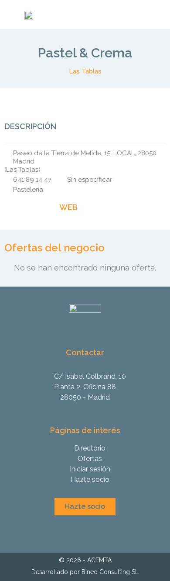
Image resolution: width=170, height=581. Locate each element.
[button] (85, 506)
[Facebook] (92, 529)
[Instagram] (78, 529)
